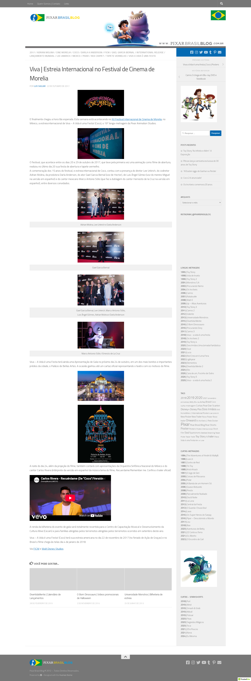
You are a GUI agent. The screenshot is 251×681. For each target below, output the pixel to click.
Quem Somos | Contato (48, 3)
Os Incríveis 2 (201, 420)
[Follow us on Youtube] (205, 52)
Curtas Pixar (202, 405)
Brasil (208, 401)
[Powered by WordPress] (41, 675)
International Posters (201, 413)
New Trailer (197, 416)
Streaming (211, 433)
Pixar (86, 56)
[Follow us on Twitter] (201, 52)
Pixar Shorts (210, 425)
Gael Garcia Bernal (123, 52)
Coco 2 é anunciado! (192, 177)
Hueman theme (65, 675)
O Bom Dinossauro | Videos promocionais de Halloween (98, 596)
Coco (76, 52)
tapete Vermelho (116, 56)
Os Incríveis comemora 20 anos (197, 184)
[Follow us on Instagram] (196, 52)
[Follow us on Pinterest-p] (215, 52)
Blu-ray (197, 402)
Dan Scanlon (214, 405)
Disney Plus (196, 409)
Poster (185, 428)
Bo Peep (202, 402)
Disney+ (185, 409)
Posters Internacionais (204, 429)
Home (30, 3)
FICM (107, 52)
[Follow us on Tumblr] (210, 52)
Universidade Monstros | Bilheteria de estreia (143, 596)
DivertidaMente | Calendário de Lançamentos (45, 596)
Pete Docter (213, 420)
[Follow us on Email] (219, 52)
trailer (211, 436)
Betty (192, 402)
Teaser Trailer (190, 436)
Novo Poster (207, 416)
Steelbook (204, 433)
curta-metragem (188, 405)
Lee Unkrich (63, 56)
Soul (187, 432)
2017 (32, 52)
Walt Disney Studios (52, 549)
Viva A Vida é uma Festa (142, 56)
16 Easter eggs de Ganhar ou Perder (199, 171)
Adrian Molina (45, 52)
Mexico (76, 56)
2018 (184, 398)
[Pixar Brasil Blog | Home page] (55, 17)
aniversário (212, 398)
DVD (218, 409)
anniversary (185, 402)
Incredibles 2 (186, 413)
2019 (190, 397)
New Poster (186, 416)
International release (150, 52)
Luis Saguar (40, 86)
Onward (191, 420)
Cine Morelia (63, 52)
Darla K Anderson (91, 52)
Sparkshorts (195, 432)
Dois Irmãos (209, 409)
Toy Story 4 (202, 436)
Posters (192, 428)
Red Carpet (97, 56)
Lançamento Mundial (42, 56)
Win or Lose (199, 440)
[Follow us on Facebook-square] (191, 52)
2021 (205, 398)
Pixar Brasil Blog (197, 425)
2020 (198, 397)
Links (66, 3)
